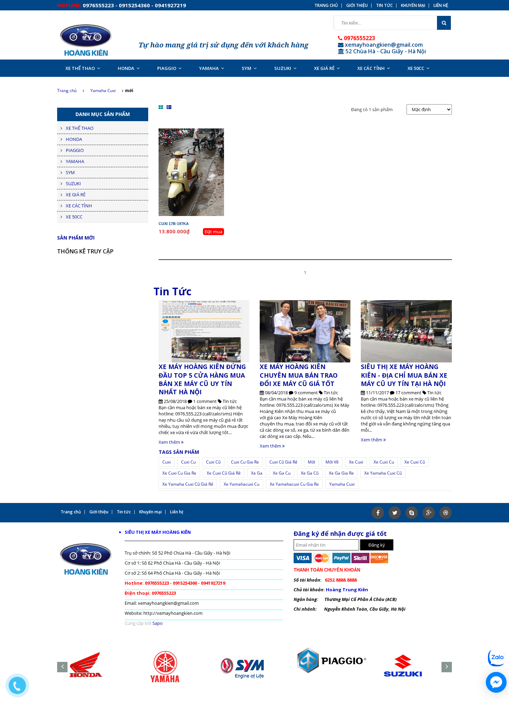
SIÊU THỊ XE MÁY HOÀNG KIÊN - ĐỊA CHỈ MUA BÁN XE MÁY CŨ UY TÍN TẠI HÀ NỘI (404, 375)
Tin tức (384, 5)
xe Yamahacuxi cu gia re (294, 484)
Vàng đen (202, 150)
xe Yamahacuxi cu (241, 484)
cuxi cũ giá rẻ (283, 462)
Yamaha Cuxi (103, 90)
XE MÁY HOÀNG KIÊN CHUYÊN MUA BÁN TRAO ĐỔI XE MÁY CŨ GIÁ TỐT (299, 375)
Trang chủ (67, 90)
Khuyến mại (413, 5)
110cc (204, 144)
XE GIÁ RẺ (324, 68)
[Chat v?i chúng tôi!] (496, 682)
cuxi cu (188, 462)
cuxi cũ (213, 462)
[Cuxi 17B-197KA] (191, 172)
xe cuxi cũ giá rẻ (224, 473)
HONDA (126, 68)
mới (311, 462)
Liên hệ (441, 5)
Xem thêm (170, 442)
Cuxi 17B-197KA (174, 224)
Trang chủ (326, 5)
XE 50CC (416, 68)
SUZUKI (282, 68)
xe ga (256, 473)
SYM (246, 68)
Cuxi (166, 462)
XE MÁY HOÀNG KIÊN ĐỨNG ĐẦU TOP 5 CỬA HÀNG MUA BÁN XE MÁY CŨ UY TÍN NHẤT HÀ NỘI (202, 379)
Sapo (157, 623)
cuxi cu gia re (245, 462)
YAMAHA (209, 68)
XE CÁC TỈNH (371, 68)
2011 (207, 138)
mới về (332, 462)
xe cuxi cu (384, 462)
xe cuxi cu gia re (179, 473)
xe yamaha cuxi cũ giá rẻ (187, 484)
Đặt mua (213, 231)
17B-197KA (197, 131)
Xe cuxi (356, 462)
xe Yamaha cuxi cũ (383, 473)
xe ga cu (282, 473)
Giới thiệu (357, 5)
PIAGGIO (166, 68)
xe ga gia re (341, 473)
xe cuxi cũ (414, 462)
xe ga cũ (310, 473)
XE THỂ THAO (80, 68)
